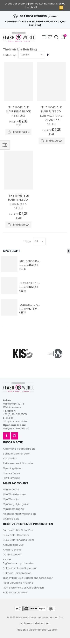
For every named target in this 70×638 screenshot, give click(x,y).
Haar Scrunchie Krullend (18, 583)
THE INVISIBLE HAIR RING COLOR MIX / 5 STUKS (18, 201)
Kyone (7, 559)
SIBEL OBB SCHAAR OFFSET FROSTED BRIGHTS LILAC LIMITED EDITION (30, 261)
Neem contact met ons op (19, 514)
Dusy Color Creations (16, 535)
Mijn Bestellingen (13, 509)
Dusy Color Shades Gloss (18, 540)
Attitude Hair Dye (13, 545)
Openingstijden (12, 468)
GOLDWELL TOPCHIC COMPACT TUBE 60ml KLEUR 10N (30, 304)
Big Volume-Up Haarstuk (18, 563)
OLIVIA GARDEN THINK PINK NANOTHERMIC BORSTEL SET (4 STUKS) (30, 283)
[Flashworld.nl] (19, 37)
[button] (50, 37)
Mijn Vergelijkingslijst (16, 504)
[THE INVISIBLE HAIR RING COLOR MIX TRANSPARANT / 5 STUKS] (51, 81)
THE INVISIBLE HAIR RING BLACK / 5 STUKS (18, 111)
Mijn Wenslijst (11, 499)
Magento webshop (29, 630)
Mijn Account (11, 489)
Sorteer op (10, 55)
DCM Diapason (12, 554)
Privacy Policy (11, 473)
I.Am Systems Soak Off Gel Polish (23, 587)
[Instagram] (14, 435)
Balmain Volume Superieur (20, 568)
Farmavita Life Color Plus (18, 530)
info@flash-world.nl (15, 421)
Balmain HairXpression (17, 573)
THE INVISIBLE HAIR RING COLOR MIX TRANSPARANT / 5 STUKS (51, 115)
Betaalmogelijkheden (16, 453)
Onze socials (11, 519)
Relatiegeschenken (15, 592)
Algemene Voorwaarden (19, 449)
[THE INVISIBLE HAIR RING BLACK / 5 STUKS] (18, 81)
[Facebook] (6, 435)
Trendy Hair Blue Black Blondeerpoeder (28, 578)
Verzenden (10, 458)
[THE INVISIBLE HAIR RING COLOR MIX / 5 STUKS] (18, 170)
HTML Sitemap (11, 478)
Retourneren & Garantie (18, 463)
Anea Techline (12, 550)
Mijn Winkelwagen (14, 494)
